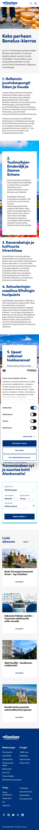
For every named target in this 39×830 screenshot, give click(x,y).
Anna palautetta (26, 799)
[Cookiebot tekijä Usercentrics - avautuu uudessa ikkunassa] (28, 370)
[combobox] (20, 498)
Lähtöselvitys (7, 759)
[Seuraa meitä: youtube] (13, 815)
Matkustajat (8, 747)
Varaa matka (24, 516)
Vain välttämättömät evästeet (19, 457)
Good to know (25, 759)
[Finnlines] (9, 3)
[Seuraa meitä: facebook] (4, 815)
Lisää (25, 542)
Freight (23, 747)
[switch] (33, 414)
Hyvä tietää (6, 756)
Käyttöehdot (25, 795)
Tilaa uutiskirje (8, 776)
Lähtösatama (9, 495)
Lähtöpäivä (8, 503)
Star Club (6, 772)
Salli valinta (19, 450)
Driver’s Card (24, 763)
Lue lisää (18, 582)
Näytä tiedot (27, 436)
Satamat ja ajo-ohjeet (8, 764)
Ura (3, 802)
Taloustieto (6, 798)
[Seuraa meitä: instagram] (8, 815)
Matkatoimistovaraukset (9, 780)
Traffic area (24, 752)
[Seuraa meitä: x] (18, 815)
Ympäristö (6, 805)
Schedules (24, 756)
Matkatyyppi (8, 487)
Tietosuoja (24, 788)
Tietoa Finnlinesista (7, 793)
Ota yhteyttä (7, 752)
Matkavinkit (6, 769)
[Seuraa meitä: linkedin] (22, 815)
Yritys (5, 787)
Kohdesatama (24, 495)
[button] (31, 3)
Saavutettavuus (26, 791)
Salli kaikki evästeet (19, 443)
